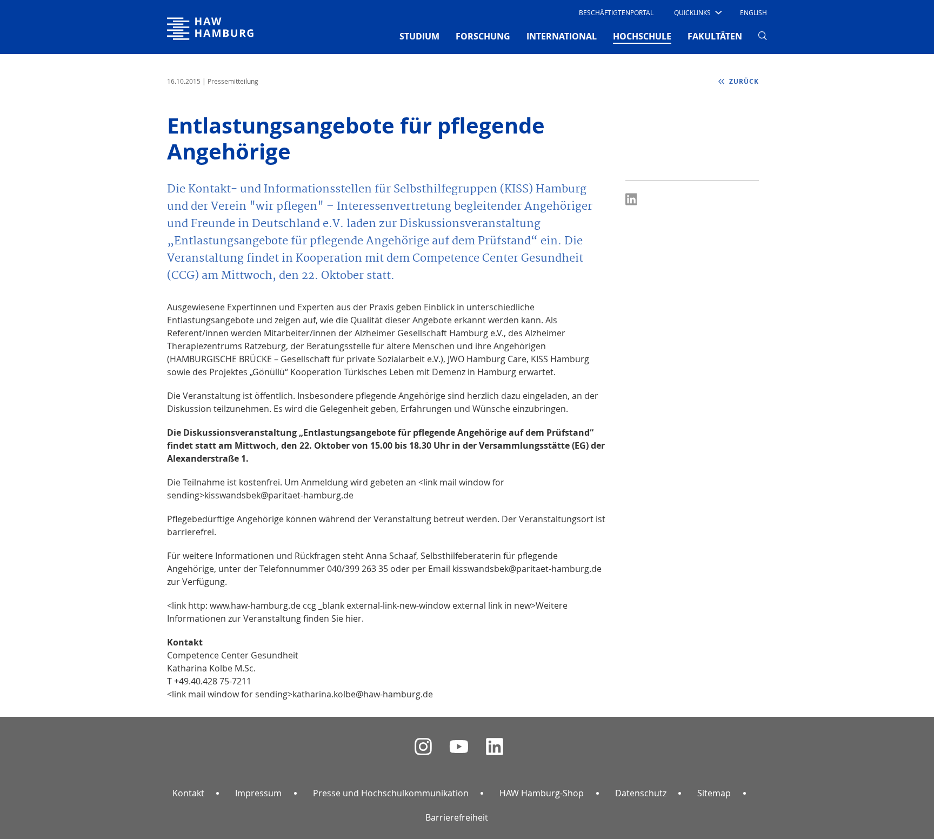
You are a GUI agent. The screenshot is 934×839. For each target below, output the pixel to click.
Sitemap (714, 793)
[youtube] (459, 747)
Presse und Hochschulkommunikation (391, 793)
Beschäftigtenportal (616, 12)
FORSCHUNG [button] (483, 36)
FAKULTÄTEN (715, 36)
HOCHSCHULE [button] (642, 36)
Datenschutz (640, 793)
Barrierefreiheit (456, 817)
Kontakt (188, 793)
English (753, 12)
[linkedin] (494, 747)
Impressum (258, 793)
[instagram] (423, 747)
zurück (743, 81)
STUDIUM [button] (419, 36)
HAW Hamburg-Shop (541, 793)
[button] (697, 12)
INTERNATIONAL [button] (561, 36)
